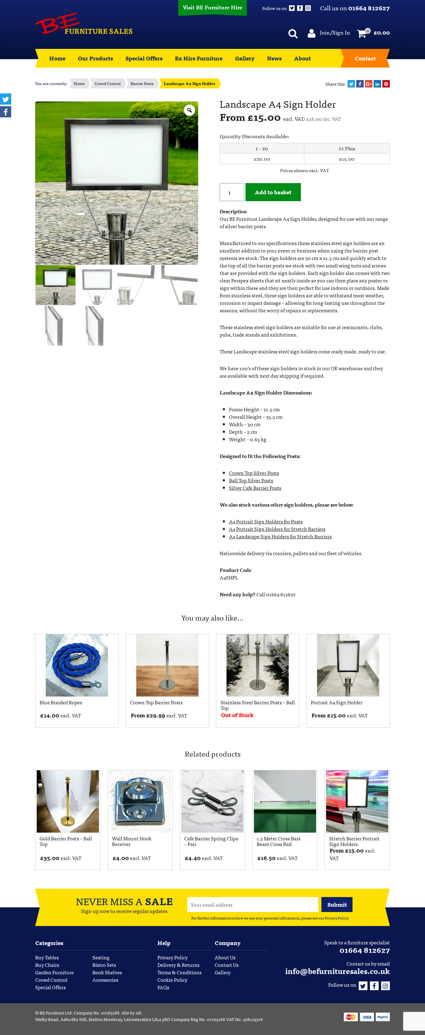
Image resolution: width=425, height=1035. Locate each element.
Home (57, 58)
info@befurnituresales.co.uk (337, 971)
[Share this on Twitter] (351, 83)
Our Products (95, 58)
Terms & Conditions (179, 972)
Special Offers (143, 58)
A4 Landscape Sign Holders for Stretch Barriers (280, 536)
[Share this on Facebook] (360, 83)
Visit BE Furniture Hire (212, 7)
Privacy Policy (336, 918)
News (274, 58)
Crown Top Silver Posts (254, 473)
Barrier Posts (142, 83)
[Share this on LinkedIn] (377, 83)
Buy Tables (47, 957)
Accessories (105, 980)
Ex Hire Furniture (198, 58)
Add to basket (273, 191)
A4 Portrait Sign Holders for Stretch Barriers (277, 529)
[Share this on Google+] (368, 83)
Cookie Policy (172, 980)
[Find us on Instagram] (385, 985)
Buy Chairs (47, 965)
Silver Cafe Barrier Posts (255, 488)
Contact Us (227, 965)
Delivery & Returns (178, 965)
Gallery (245, 58)
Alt (139, 1012)
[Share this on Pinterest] (386, 83)
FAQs (163, 987)
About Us (225, 957)
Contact (365, 58)
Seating (101, 957)
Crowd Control (108, 83)
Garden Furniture (54, 972)
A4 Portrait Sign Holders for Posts (266, 521)
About (302, 58)
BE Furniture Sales (84, 23)
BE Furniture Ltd (56, 1012)
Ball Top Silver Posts (251, 480)
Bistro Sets (104, 965)
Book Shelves (107, 972)
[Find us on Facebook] (374, 985)
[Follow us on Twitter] (363, 985)
